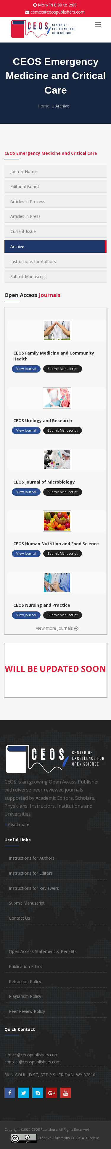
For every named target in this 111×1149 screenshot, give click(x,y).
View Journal (26, 368)
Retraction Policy (25, 981)
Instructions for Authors (33, 261)
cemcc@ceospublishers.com (57, 12)
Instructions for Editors (31, 873)
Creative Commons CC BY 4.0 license (68, 1137)
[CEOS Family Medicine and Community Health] (57, 330)
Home (43, 106)
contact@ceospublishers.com (32, 1062)
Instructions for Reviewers (34, 888)
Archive (17, 246)
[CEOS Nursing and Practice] (57, 582)
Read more (18, 824)
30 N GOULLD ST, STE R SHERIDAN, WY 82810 (49, 1075)
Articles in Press (25, 216)
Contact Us (19, 918)
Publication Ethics (25, 966)
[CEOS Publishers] (43, 29)
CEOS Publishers (44, 1129)
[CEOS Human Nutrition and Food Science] (57, 520)
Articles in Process (27, 201)
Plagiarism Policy (25, 996)
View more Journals (54, 628)
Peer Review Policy (27, 1011)
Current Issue (23, 231)
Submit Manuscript (28, 276)
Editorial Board (24, 186)
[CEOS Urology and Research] (57, 397)
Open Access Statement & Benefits (43, 951)
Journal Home (23, 171)
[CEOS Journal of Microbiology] (57, 459)
